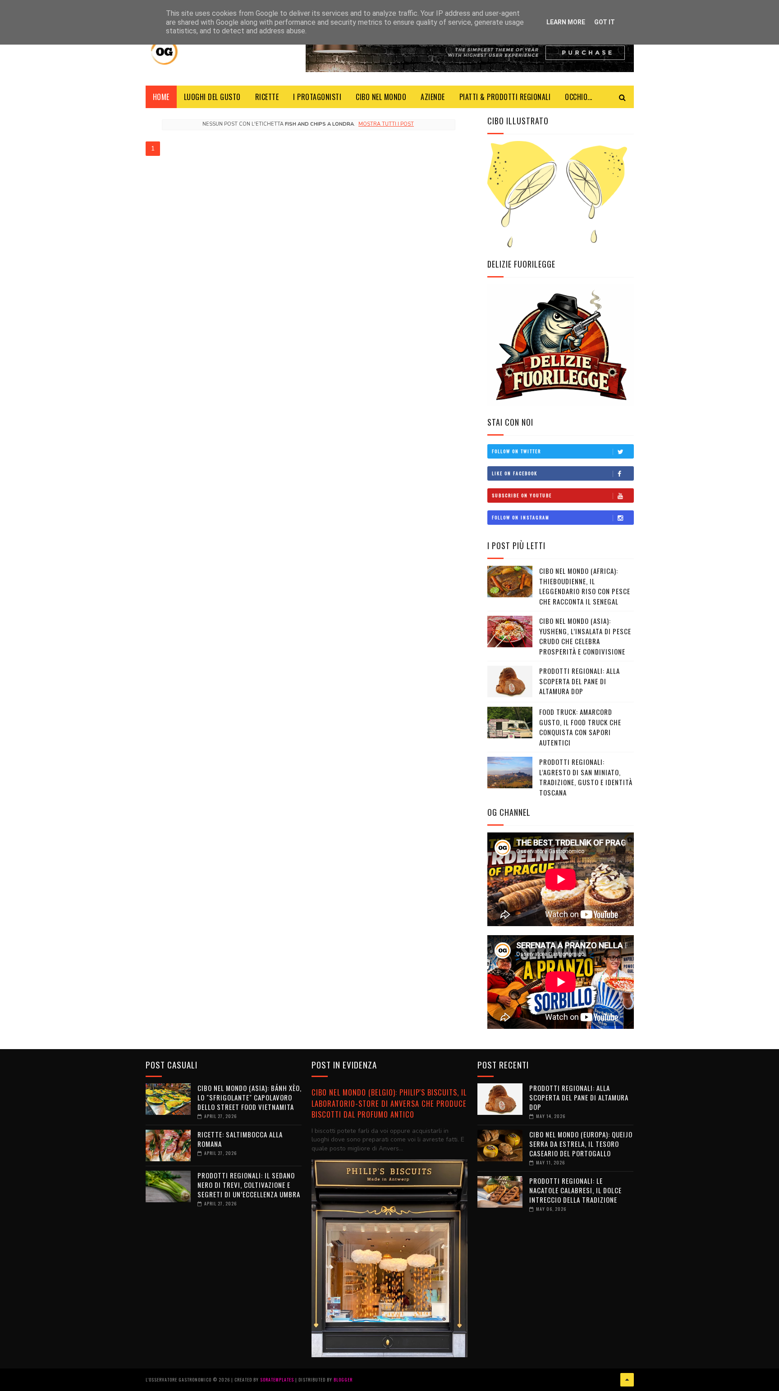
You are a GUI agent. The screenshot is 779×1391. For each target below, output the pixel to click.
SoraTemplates (277, 1379)
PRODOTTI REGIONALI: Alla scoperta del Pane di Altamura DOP (579, 681)
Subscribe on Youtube (522, 495)
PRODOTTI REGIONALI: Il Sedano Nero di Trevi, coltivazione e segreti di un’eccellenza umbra (248, 1184)
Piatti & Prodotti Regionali (505, 96)
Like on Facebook (514, 473)
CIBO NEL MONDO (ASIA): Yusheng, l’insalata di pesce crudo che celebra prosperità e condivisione (585, 636)
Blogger (343, 1379)
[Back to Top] (627, 1379)
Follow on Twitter (516, 451)
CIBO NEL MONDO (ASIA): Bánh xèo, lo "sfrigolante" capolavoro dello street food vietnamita (249, 1097)
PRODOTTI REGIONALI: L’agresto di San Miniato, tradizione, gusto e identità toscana (585, 777)
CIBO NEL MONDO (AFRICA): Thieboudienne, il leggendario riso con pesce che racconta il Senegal (584, 586)
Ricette (267, 96)
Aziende (433, 96)
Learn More (565, 22)
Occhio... (578, 96)
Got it (604, 22)
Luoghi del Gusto (212, 96)
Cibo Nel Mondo (381, 96)
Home (161, 96)
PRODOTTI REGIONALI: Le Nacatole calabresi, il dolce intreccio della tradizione (575, 1190)
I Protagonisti (317, 96)
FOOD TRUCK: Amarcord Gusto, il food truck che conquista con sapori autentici (580, 727)
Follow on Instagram (521, 517)
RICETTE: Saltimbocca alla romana (240, 1139)
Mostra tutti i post (386, 124)
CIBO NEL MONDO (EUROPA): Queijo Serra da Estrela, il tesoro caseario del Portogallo (580, 1143)
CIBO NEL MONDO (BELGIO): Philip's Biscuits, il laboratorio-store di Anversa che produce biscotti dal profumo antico (389, 1103)
